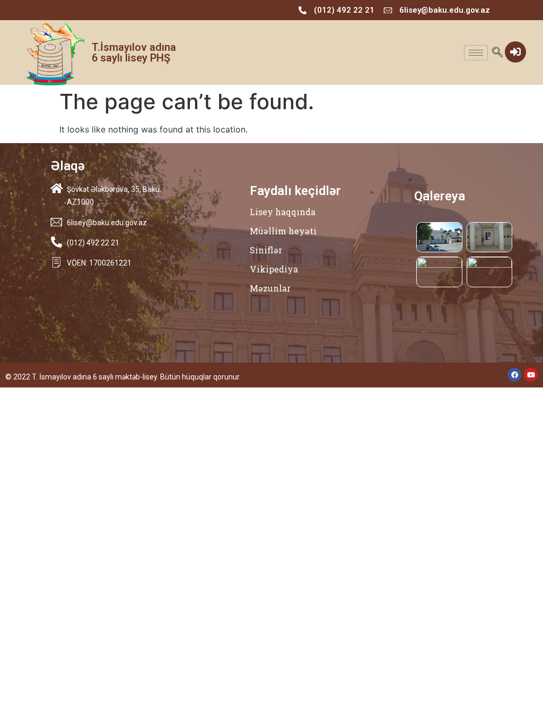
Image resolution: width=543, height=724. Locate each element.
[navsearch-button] (497, 52)
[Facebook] (514, 375)
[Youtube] (531, 375)
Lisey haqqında (283, 211)
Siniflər (266, 249)
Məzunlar (270, 288)
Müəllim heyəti (283, 230)
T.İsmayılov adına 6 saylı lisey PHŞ (134, 52)
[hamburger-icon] (476, 52)
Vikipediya (274, 269)
